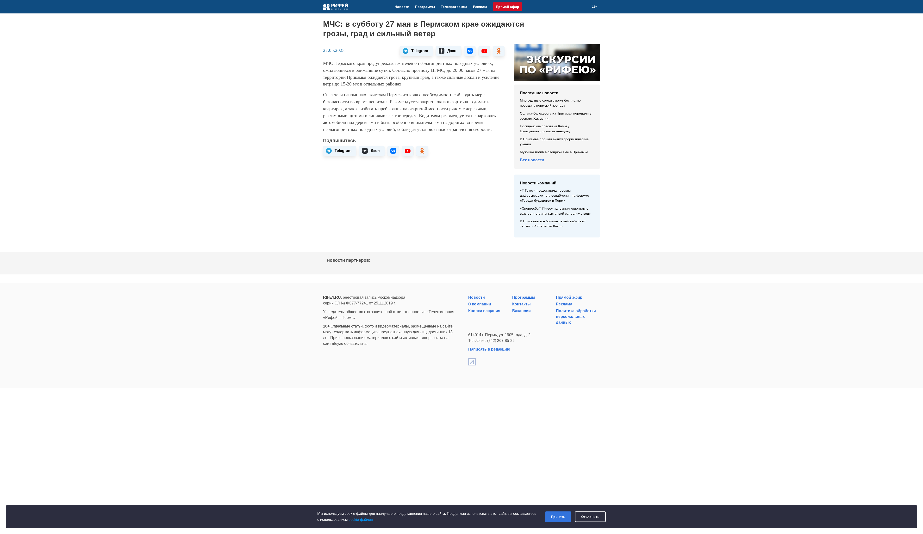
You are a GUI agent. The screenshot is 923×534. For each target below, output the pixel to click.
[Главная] (335, 6)
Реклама (480, 7)
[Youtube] (575, 7)
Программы (425, 7)
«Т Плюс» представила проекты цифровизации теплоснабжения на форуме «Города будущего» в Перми (554, 195)
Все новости (532, 160)
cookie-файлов (361, 519)
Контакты (521, 304)
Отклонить (590, 517)
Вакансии (521, 311)
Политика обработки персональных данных (576, 316)
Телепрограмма (454, 7)
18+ (594, 6)
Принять (558, 517)
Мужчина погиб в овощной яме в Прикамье (554, 152)
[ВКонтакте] (569, 7)
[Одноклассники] (580, 7)
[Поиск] (586, 7)
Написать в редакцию (489, 349)
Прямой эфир (507, 7)
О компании (479, 304)
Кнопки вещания (484, 311)
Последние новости (539, 93)
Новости (402, 7)
